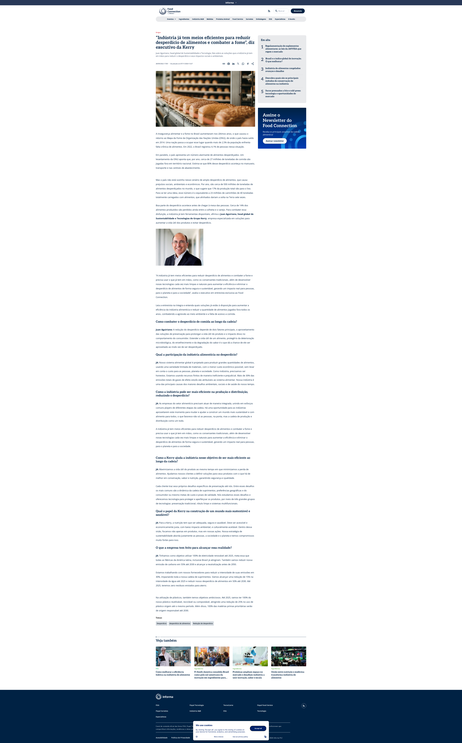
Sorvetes (249, 19)
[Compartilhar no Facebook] (247, 63)
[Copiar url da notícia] (223, 63)
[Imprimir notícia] (228, 63)
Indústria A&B (198, 19)
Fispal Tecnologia (197, 705)
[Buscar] (276, 10)
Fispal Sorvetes (162, 711)
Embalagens (261, 19)
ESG (270, 19)
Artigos (158, 32)
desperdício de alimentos (179, 623)
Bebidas (210, 19)
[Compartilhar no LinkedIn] (233, 63)
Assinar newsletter (275, 141)
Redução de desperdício (203, 623)
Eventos (170, 19)
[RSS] (269, 11)
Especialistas (280, 19)
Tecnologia (261, 711)
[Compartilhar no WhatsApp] (243, 63)
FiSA (157, 705)
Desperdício (162, 623)
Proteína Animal (223, 19)
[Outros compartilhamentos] (252, 63)
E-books (291, 19)
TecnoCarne (228, 705)
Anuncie (298, 11)
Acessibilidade (161, 738)
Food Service (237, 19)
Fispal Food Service (265, 705)
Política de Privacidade (180, 738)
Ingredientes (184, 19)
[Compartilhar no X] (238, 63)
